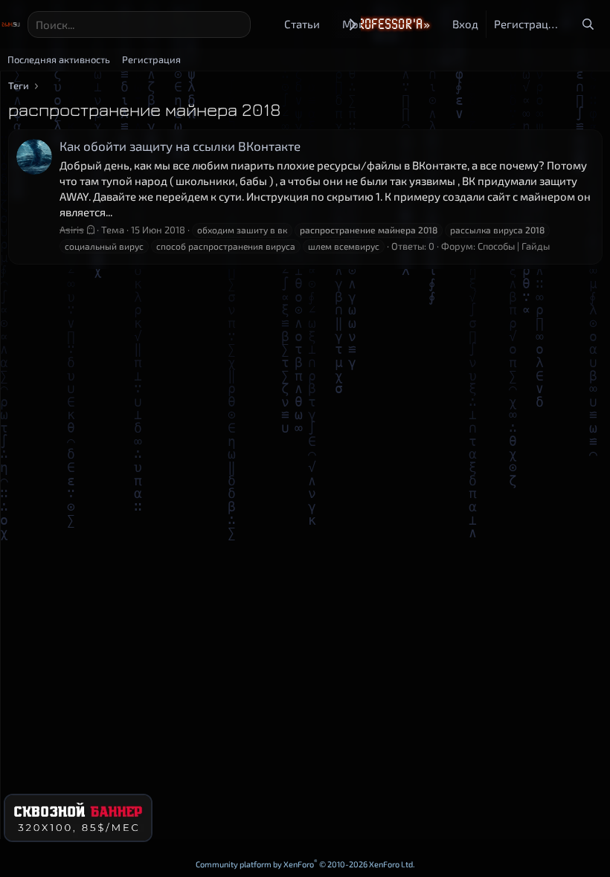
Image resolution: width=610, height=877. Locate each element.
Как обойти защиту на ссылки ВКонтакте (180, 145)
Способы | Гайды (514, 246)
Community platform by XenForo (305, 864)
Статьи (302, 23)
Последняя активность (58, 59)
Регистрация (151, 59)
